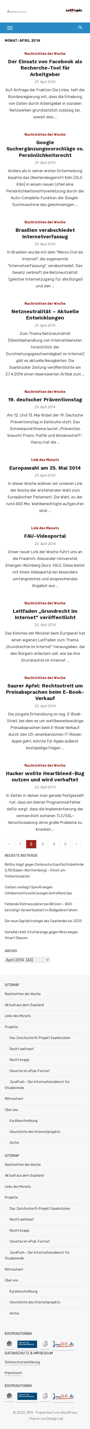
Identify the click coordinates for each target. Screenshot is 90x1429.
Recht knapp (19, 1060)
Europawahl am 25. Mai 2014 (45, 468)
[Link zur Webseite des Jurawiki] (63, 1348)
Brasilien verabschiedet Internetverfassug (45, 233)
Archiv (14, 1143)
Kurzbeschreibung (23, 1121)
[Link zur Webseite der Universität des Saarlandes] (9, 1347)
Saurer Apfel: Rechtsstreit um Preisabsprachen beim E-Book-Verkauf (45, 692)
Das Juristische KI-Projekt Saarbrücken (40, 1038)
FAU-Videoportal (45, 536)
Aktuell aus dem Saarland (24, 1005)
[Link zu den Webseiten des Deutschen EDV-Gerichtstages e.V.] (45, 1347)
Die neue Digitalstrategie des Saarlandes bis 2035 (43, 921)
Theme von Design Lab (46, 1419)
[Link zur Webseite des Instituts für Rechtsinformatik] (27, 1348)
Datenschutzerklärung (22, 1362)
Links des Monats (18, 1016)
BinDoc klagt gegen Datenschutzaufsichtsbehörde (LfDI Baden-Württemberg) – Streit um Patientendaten (44, 870)
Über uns (11, 1110)
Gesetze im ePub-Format (30, 1071)
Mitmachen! (14, 1099)
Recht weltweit (22, 1049)
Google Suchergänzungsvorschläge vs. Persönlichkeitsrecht (45, 148)
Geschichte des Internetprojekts (35, 1132)
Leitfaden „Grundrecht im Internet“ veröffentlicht (45, 614)
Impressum (13, 1373)
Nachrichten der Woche (45, 54)
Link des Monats (45, 460)
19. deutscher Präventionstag (45, 399)
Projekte (11, 1027)
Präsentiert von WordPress (56, 1413)
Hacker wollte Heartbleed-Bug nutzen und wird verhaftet (45, 776)
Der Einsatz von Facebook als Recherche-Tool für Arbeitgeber (45, 67)
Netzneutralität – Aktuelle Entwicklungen (45, 314)
